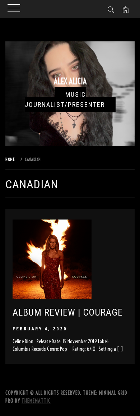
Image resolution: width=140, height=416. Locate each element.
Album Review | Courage (68, 312)
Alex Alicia (70, 81)
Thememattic (36, 401)
